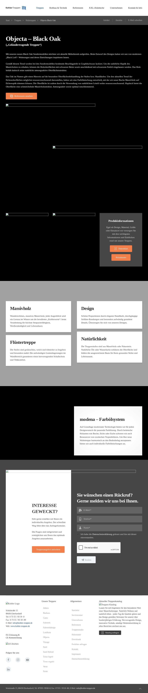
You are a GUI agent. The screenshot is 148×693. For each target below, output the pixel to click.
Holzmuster (121, 257)
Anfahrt (106, 20)
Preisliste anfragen (79, 644)
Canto (45, 618)
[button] (140, 688)
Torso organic (48, 662)
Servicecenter (77, 615)
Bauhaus (46, 613)
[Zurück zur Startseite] (16, 8)
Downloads (76, 639)
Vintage (46, 642)
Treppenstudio (77, 630)
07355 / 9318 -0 (44, 688)
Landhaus (47, 632)
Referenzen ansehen (23, 96)
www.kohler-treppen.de (20, 626)
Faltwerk (46, 623)
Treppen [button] (40, 8)
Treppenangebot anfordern (48, 549)
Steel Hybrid (48, 652)
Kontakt (75, 649)
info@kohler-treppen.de (22, 623)
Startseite (75, 610)
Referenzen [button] (78, 8)
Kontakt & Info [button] (135, 8)
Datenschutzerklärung (102, 534)
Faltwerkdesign (49, 628)
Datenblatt (123, 248)
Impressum (76, 654)
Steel (45, 647)
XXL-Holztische (96, 8)
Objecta (46, 637)
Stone (45, 671)
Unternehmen (77, 620)
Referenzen (76, 625)
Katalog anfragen (112, 633)
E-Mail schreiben (135, 20)
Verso (45, 666)
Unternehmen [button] (116, 8)
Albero (46, 608)
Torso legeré (48, 657)
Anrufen (118, 20)
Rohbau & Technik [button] (58, 8)
